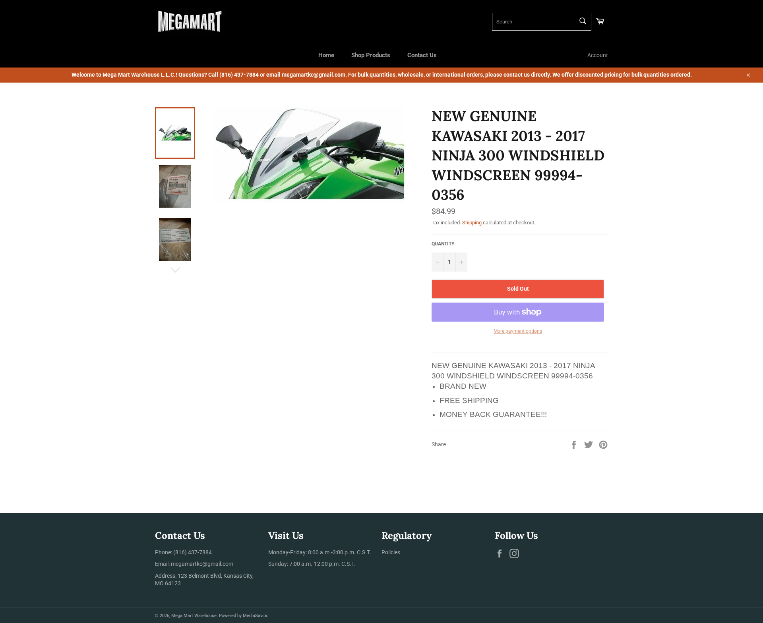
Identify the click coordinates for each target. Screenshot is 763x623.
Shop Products (370, 55)
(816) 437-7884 (192, 552)
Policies (391, 552)
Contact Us (422, 55)
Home (326, 55)
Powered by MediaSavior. (243, 615)
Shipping (472, 223)
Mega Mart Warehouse (194, 615)
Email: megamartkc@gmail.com (194, 564)
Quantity (443, 244)
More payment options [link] (518, 331)
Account (597, 55)
